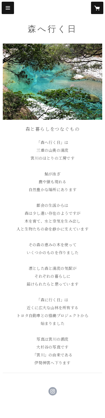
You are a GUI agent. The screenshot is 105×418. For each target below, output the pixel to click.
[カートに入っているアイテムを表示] (97, 8)
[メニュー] (8, 8)
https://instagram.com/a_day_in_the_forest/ (52, 391)
